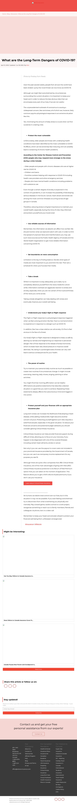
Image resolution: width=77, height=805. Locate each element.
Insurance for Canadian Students (44, 756)
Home (4, 14)
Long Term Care (45, 775)
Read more (38, 669)
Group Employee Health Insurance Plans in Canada (45, 780)
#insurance (14, 14)
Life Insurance (44, 763)
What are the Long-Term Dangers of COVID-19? (38, 60)
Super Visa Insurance (59, 750)
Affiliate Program (30, 756)
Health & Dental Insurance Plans (45, 750)
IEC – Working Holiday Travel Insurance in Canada (60, 762)
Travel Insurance (45, 761)
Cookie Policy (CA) (60, 791)
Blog (8, 14)
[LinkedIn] (5, 686)
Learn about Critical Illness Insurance (38, 483)
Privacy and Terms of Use (30, 764)
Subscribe (38, 713)
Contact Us (38, 734)
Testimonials (29, 753)
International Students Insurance (60, 770)
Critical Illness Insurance (44, 771)
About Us (28, 749)
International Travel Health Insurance (60, 777)
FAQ (26, 758)
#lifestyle (38, 524)
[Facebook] (14, 686)
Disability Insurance (43, 767)
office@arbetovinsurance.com (21, 769)
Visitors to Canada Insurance (61, 755)
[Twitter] (10, 686)
